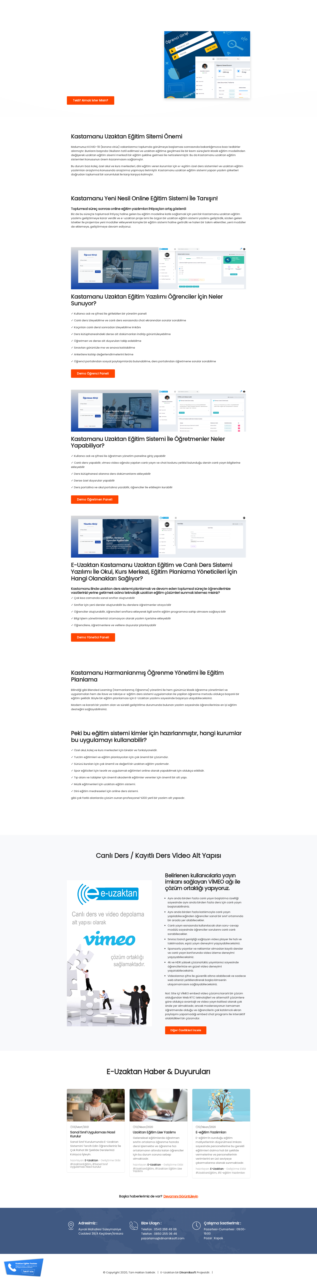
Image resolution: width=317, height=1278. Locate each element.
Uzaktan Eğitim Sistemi (142, 9)
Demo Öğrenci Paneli (93, 373)
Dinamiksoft (187, 1272)
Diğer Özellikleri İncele (185, 1030)
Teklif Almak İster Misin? (90, 100)
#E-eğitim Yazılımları (231, 1172)
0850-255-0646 (236, 9)
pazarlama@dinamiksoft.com (162, 1238)
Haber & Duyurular (204, 9)
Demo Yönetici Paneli (93, 637)
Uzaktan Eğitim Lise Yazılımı (154, 1132)
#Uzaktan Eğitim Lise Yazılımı (157, 1170)
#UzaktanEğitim (80, 1164)
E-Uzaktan (91, 1160)
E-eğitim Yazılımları (211, 1132)
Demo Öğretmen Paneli (94, 499)
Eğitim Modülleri (174, 9)
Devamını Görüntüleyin (180, 1196)
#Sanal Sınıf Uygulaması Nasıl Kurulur (89, 1165)
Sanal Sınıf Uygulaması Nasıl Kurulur (92, 1134)
